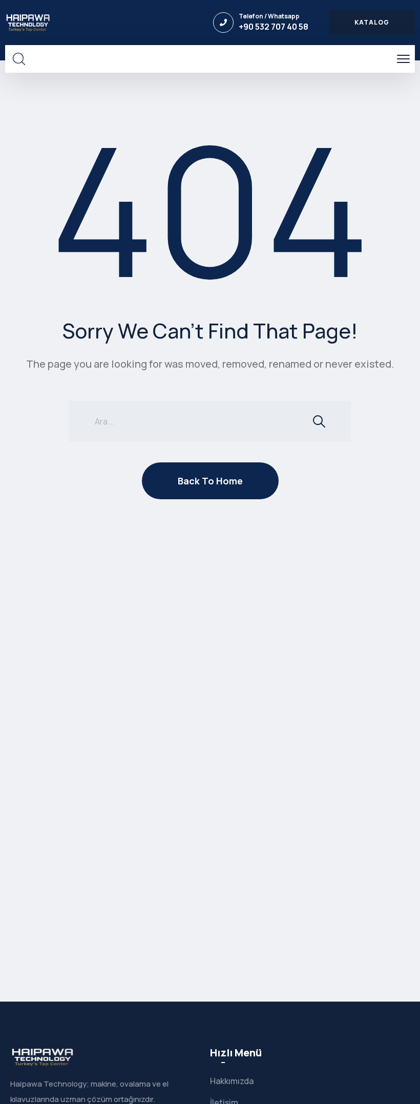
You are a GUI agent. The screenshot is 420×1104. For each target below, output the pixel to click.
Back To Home (210, 481)
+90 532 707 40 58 (273, 26)
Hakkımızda (232, 1081)
